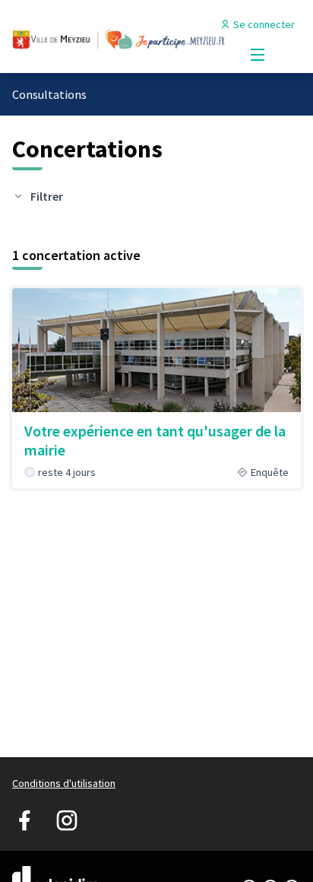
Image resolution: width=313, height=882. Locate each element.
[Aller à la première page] (119, 37)
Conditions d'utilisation (63, 783)
